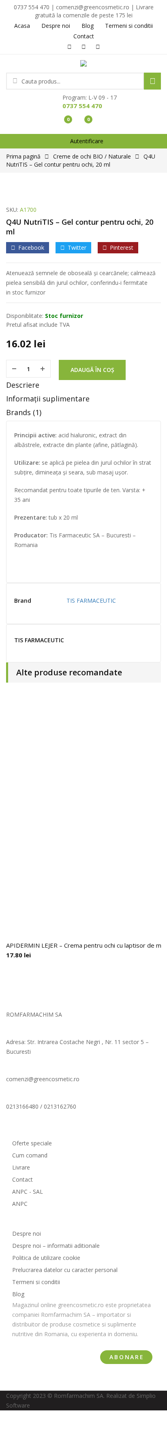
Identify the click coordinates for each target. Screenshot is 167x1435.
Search (152, 81)
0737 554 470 (82, 106)
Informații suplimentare (48, 398)
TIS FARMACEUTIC (91, 600)
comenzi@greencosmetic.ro (42, 1079)
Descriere (22, 385)
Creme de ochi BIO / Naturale (92, 156)
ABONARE (126, 1357)
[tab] (83, 387)
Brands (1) (23, 412)
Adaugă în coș (92, 370)
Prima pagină (23, 156)
